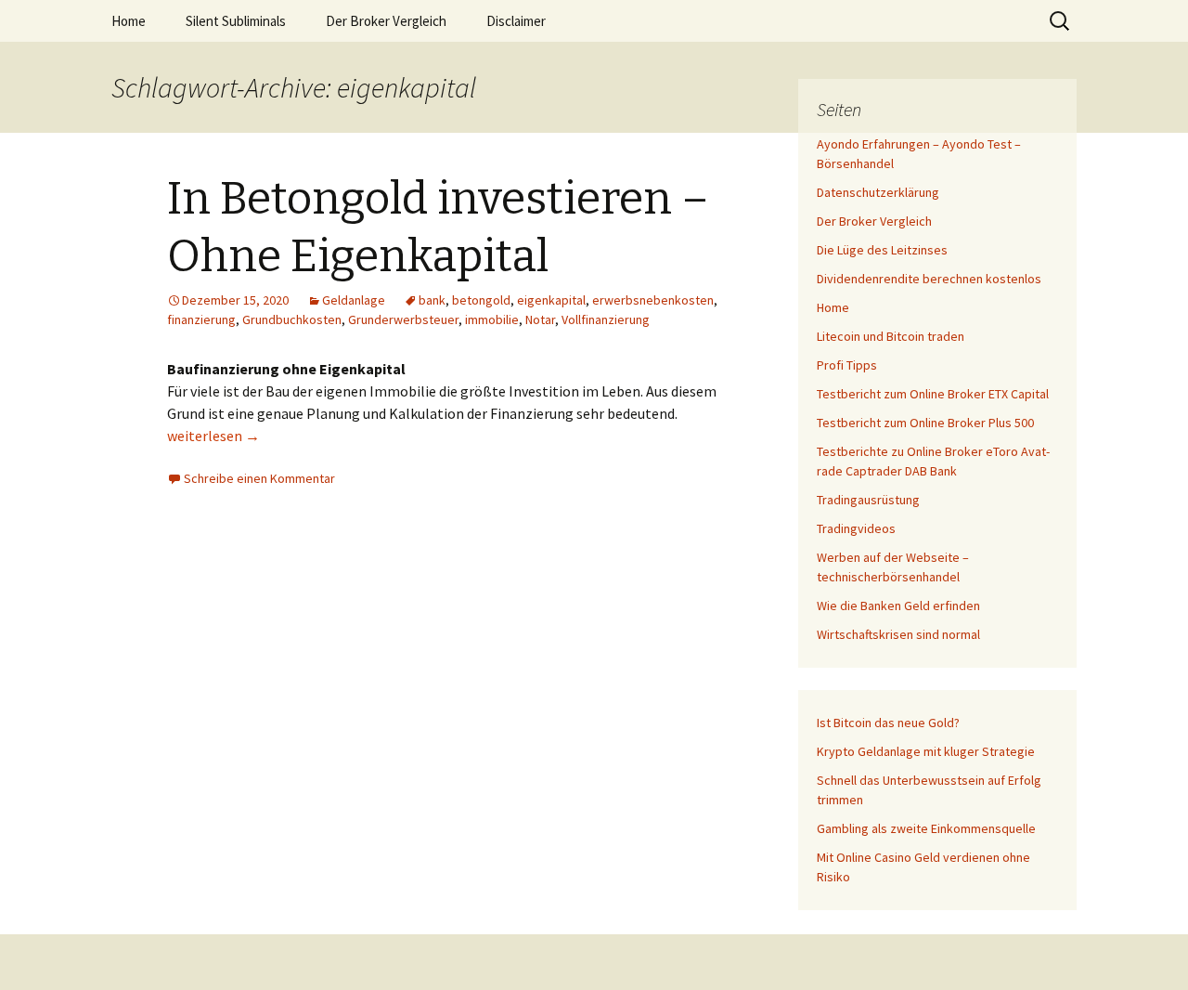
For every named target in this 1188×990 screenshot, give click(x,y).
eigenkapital (551, 300)
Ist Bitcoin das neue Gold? (888, 722)
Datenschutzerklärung (878, 192)
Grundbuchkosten (292, 319)
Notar (540, 319)
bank (432, 300)
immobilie (492, 319)
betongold (481, 300)
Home (128, 21)
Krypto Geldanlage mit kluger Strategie (926, 751)
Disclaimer (516, 21)
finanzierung (201, 319)
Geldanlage (353, 300)
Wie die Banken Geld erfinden (898, 605)
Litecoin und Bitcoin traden (890, 336)
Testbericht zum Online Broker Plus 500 (925, 422)
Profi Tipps (847, 365)
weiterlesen (213, 435)
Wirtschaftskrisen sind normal (898, 634)
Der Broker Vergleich (386, 21)
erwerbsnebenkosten (653, 300)
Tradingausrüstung (868, 499)
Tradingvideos (856, 528)
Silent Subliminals (236, 21)
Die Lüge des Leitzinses (882, 249)
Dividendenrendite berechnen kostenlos (929, 278)
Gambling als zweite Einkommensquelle (926, 828)
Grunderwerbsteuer (403, 319)
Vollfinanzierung (606, 319)
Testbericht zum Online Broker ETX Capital (933, 393)
